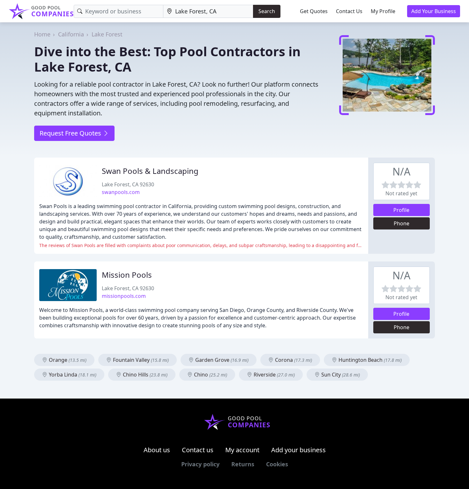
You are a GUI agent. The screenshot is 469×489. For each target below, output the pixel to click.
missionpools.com (124, 295)
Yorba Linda (72, 374)
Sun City (340, 374)
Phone (401, 223)
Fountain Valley (140, 359)
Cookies (277, 464)
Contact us (197, 450)
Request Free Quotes (71, 133)
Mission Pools (127, 274)
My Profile (383, 11)
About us (157, 450)
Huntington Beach (369, 359)
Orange (67, 359)
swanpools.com (121, 192)
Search (266, 11)
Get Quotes (314, 11)
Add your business (298, 450)
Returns (242, 464)
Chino (210, 374)
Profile (401, 209)
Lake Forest (107, 34)
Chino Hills (145, 374)
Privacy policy (200, 464)
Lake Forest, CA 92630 (128, 184)
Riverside (273, 374)
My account (242, 450)
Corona (293, 359)
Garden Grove (221, 359)
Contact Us (349, 11)
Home (42, 34)
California (71, 34)
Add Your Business (433, 11)
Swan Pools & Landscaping (150, 171)
